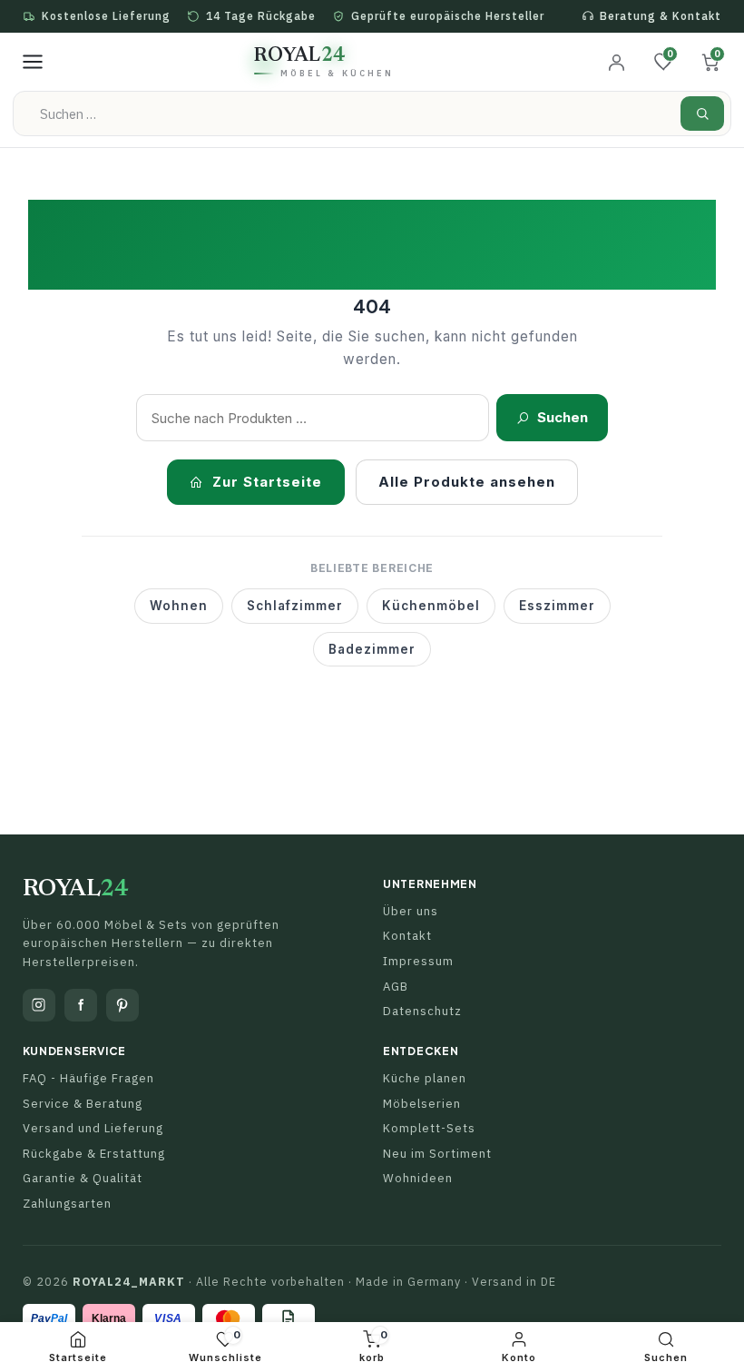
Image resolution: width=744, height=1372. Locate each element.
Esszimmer (557, 605)
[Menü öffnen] (33, 62)
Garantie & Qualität (82, 1178)
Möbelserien (422, 1103)
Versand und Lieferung (93, 1128)
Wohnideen (418, 1178)
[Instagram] (39, 1005)
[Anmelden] (616, 62)
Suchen (562, 417)
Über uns (410, 911)
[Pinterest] (122, 1005)
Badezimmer (372, 649)
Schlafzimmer (295, 605)
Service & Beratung (82, 1103)
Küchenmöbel (431, 605)
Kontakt (407, 935)
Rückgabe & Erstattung (94, 1153)
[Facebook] (80, 1005)
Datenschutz (422, 1011)
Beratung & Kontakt (660, 16)
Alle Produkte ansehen (466, 481)
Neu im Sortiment (437, 1153)
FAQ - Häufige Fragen (88, 1078)
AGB (395, 986)
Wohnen (179, 605)
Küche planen (424, 1078)
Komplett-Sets (429, 1128)
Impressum (418, 961)
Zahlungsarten (67, 1203)
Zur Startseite (267, 481)
